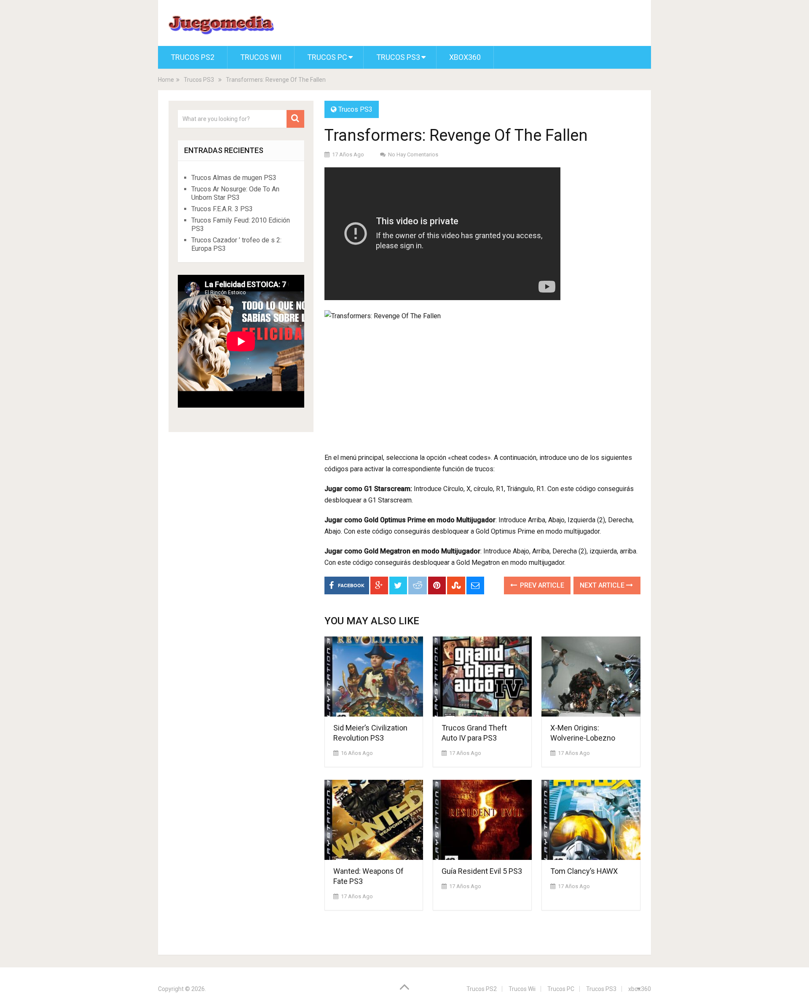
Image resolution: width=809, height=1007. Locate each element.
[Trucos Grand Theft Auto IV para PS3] (482, 676)
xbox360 (465, 57)
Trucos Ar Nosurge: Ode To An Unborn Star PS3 (235, 193)
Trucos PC (327, 57)
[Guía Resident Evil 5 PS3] (482, 820)
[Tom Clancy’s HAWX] (590, 820)
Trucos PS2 (192, 57)
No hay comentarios (413, 154)
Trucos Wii (260, 57)
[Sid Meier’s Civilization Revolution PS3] (373, 676)
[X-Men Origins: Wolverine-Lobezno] (590, 676)
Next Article (603, 585)
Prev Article (541, 585)
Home (166, 79)
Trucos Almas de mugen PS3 (233, 178)
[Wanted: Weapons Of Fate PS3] (373, 820)
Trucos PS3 (398, 57)
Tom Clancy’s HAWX (584, 871)
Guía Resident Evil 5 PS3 (482, 871)
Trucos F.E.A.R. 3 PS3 (222, 209)
